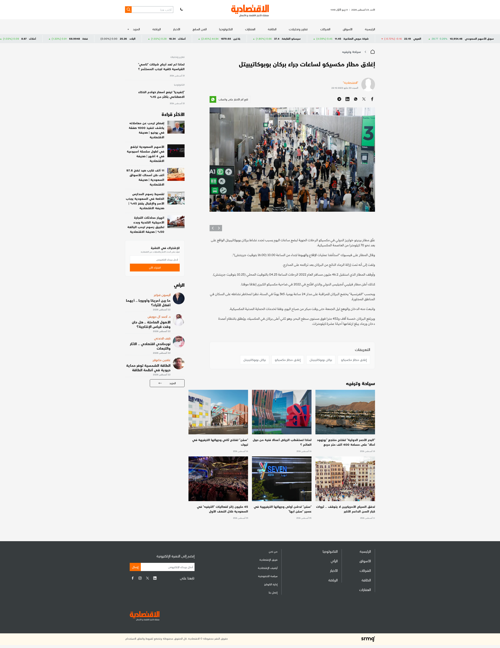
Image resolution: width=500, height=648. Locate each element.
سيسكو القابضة (338, 38)
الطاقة (272, 29)
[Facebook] (133, 578)
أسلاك (229, 38)
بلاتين (284, 38)
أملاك (79, 38)
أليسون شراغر (162, 295)
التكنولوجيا (226, 29)
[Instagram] (140, 578)
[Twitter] (147, 578)
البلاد (180, 38)
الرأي (334, 561)
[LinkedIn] (155, 578)
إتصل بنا (273, 592)
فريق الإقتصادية (268, 559)
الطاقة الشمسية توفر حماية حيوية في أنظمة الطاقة (148, 367)
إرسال (135, 567)
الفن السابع (200, 29)
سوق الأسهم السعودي (479, 38)
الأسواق (347, 29)
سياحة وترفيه (351, 52)
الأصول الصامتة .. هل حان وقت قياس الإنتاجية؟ (151, 324)
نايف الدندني (162, 338)
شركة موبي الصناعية (403, 38)
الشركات (325, 29)
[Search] (128, 9)
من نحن (273, 551)
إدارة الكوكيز (271, 584)
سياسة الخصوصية (268, 576)
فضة (132, 38)
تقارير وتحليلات (298, 29)
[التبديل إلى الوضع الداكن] (181, 9)
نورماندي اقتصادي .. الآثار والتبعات (150, 346)
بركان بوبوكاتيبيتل (321, 359)
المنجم (31, 38)
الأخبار (176, 29)
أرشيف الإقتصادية (268, 567)
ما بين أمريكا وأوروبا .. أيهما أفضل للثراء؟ (148, 302)
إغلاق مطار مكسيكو (354, 359)
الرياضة (156, 29)
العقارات (250, 29)
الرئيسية (370, 29)
